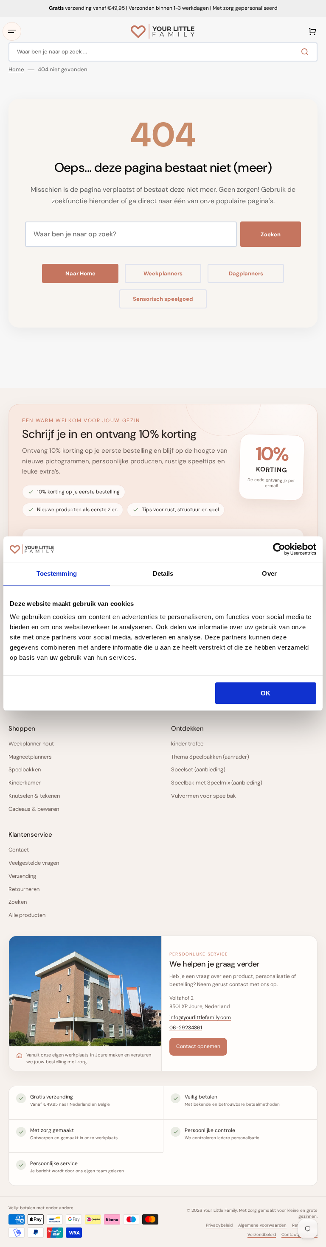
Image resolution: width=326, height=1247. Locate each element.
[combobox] (163, 52)
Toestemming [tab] (57, 573)
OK (265, 693)
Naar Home (80, 273)
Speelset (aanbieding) (198, 769)
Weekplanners (163, 273)
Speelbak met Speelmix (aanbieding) (216, 782)
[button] (12, 31)
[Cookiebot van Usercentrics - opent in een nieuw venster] (279, 549)
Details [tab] (163, 573)
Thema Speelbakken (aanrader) (210, 756)
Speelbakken (24, 769)
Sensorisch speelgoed (163, 299)
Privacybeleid (219, 1225)
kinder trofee (187, 743)
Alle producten (26, 915)
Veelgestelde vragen (33, 862)
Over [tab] (269, 573)
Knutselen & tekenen (34, 795)
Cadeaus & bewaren (33, 809)
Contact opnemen (198, 1046)
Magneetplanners (30, 756)
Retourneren (23, 889)
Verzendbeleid (261, 1234)
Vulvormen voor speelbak (203, 795)
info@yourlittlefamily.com (200, 1017)
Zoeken (271, 234)
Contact (18, 849)
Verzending (22, 876)
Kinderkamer (24, 782)
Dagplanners (246, 273)
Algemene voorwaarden (262, 1225)
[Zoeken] (306, 51)
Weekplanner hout (31, 743)
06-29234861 (185, 1027)
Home (16, 69)
